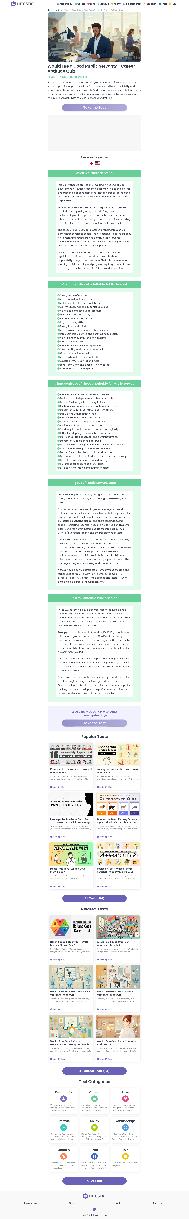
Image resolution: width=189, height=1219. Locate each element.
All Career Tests (62, 10)
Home (50, 10)
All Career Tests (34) (94, 1071)
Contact (115, 1203)
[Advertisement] (94, 133)
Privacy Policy (31, 1203)
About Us (74, 1203)
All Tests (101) (94, 899)
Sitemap (157, 1203)
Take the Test (94, 107)
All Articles (94, 1181)
